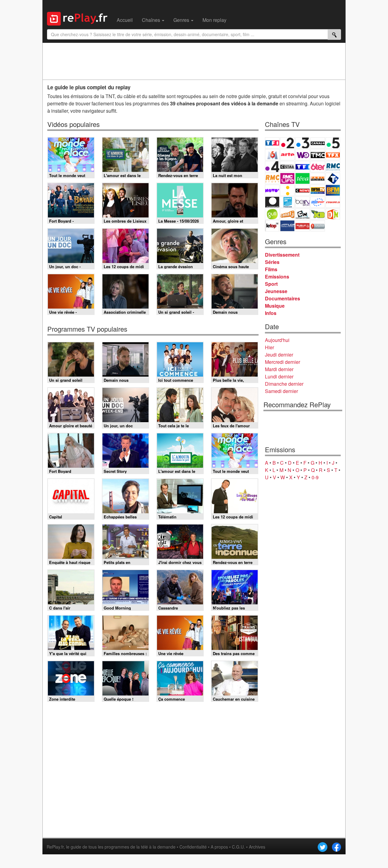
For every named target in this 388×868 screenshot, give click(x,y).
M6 (272, 154)
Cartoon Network (302, 214)
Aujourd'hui (277, 340)
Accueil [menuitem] (125, 19)
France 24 (287, 202)
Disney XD (317, 214)
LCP (287, 225)
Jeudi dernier (279, 354)
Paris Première (317, 178)
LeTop (272, 225)
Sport (271, 283)
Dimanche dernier (284, 383)
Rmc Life (287, 178)
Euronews (272, 202)
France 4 (272, 166)
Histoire (317, 225)
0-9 (315, 477)
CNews (302, 190)
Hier (269, 347)
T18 (333, 178)
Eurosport (317, 202)
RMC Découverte (333, 166)
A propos (219, 847)
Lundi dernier (279, 376)
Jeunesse (276, 291)
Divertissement (282, 254)
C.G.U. (238, 847)
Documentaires (282, 298)
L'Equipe (333, 202)
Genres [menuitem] (181, 19)
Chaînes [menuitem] (151, 19)
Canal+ (317, 143)
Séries (272, 261)
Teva (302, 178)
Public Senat (302, 225)
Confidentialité (193, 847)
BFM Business (333, 190)
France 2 (287, 143)
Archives (257, 847)
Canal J (287, 214)
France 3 (302, 143)
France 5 (333, 143)
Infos (270, 312)
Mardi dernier (279, 369)
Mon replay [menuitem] (214, 19)
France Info (287, 190)
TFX (333, 154)
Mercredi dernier (282, 361)
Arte (287, 154)
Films (271, 269)
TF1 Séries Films (302, 166)
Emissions (277, 276)
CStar (287, 166)
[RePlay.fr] (79, 18)
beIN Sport (302, 202)
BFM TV (317, 190)
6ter (317, 166)
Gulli (272, 214)
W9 (302, 154)
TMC (317, 154)
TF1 (272, 143)
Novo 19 (272, 190)
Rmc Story (272, 178)
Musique (275, 305)
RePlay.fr (55, 847)
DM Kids (333, 214)
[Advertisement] (194, 61)
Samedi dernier (281, 391)
